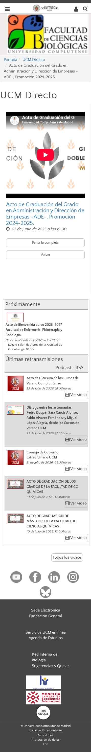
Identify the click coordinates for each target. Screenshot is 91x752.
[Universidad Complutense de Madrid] (45, 8)
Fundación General (45, 616)
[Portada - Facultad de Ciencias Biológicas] (47, 33)
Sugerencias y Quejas (50, 666)
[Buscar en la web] (85, 8)
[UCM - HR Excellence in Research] (43, 682)
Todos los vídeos (67, 557)
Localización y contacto (45, 730)
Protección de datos (46, 739)
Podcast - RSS (69, 367)
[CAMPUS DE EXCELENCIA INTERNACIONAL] (43, 697)
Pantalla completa (45, 243)
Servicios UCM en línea (46, 632)
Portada (10, 59)
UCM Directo (33, 59)
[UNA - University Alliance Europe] (43, 712)
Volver (45, 255)
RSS (45, 744)
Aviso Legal (46, 735)
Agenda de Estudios (46, 638)
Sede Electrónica (45, 610)
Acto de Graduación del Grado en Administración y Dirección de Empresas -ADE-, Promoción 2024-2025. (45, 213)
